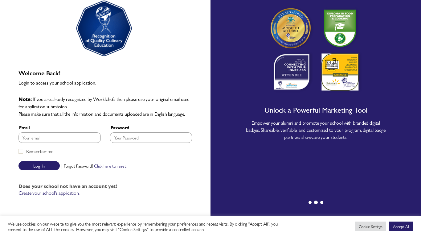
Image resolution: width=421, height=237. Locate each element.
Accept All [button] (401, 226)
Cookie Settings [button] (370, 226)
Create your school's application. (49, 192)
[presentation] (310, 202)
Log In (39, 166)
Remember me (39, 151)
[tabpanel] (316, 96)
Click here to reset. (110, 166)
